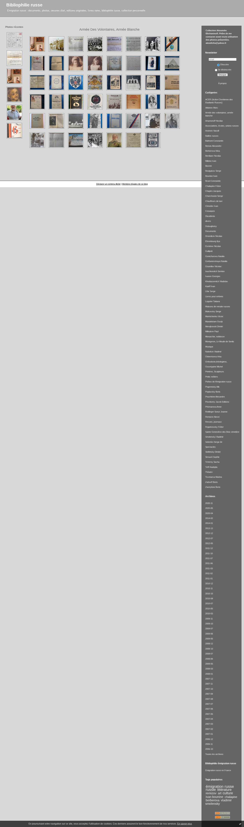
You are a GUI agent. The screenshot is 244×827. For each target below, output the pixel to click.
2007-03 (209, 724)
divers (208, 221)
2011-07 (209, 558)
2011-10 (209, 553)
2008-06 (209, 659)
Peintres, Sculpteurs (214, 371)
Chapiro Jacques (213, 191)
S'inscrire (224, 64)
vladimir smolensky (218, 801)
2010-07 (209, 603)
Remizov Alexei (212, 417)
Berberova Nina (212, 151)
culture (228, 793)
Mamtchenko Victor (214, 316)
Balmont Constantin (214, 141)
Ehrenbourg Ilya (212, 241)
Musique (209, 346)
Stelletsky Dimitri (213, 452)
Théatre (209, 472)
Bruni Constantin (213, 181)
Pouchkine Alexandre (215, 397)
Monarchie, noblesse (215, 336)
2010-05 (209, 608)
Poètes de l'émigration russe (218, 381)
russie (211, 789)
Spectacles (210, 447)
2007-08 (209, 699)
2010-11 (209, 588)
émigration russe (220, 786)
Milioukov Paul (211, 331)
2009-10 (209, 623)
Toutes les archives (214, 754)
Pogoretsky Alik (212, 387)
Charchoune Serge (214, 196)
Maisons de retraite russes (217, 306)
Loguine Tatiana (212, 301)
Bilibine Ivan (210, 161)
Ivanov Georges (212, 276)
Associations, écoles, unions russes (222, 126)
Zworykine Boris (212, 487)
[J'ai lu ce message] (240, 823)
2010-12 (209, 583)
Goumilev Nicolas (213, 266)
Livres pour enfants (214, 296)
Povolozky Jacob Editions (217, 402)
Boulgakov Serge (213, 171)
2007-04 (209, 719)
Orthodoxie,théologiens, (216, 362)
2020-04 (209, 513)
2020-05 (209, 508)
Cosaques (210, 211)
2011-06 (209, 563)
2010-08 (209, 598)
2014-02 (209, 518)
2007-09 (209, 694)
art (219, 793)
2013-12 (209, 528)
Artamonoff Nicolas (214, 121)
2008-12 (209, 643)
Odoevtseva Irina (213, 356)
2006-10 (209, 749)
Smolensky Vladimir (214, 437)
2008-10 (209, 649)
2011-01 (209, 578)
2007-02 (209, 729)
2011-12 (209, 548)
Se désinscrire (224, 69)
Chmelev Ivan (211, 206)
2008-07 (209, 654)
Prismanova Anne (213, 407)
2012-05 (209, 543)
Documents (210, 231)
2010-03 (209, 613)
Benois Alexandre (213, 146)
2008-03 (209, 669)
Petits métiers (211, 377)
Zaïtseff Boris (211, 482)
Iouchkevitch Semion (215, 271)
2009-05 (209, 639)
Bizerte (208, 166)
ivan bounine (214, 796)
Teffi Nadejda (211, 467)
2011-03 (209, 568)
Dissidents (210, 216)
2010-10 (209, 593)
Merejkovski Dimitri (214, 326)
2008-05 (209, 664)
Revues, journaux (213, 422)
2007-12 (209, 679)
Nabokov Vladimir (213, 351)
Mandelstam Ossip (214, 321)
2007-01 (209, 734)
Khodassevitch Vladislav (216, 281)
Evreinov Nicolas (213, 246)
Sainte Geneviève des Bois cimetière (222, 432)
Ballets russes (211, 136)
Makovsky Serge (213, 311)
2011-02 (209, 573)
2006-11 (209, 744)
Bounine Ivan (211, 176)
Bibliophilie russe (24, 4)
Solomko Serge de (213, 442)
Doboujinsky (211, 226)
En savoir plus (184, 823)
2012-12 (209, 533)
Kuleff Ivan (210, 286)
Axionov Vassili (212, 131)
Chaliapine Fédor (213, 186)
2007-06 (209, 709)
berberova (212, 800)
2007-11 (209, 684)
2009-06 (209, 634)
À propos (222, 83)
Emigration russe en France (218, 770)
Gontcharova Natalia (214, 256)
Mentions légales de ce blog (135, 184)
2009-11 (209, 619)
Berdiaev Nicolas (213, 156)
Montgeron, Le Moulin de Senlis (219, 341)
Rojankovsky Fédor (214, 427)
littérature (224, 790)
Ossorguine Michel (214, 366)
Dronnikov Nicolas (213, 236)
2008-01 (209, 674)
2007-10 (209, 689)
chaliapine (231, 796)
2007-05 (209, 714)
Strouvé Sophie (212, 457)
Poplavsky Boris (212, 392)
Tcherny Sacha (212, 462)
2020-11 (209, 503)
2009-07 (209, 628)
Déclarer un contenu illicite (108, 184)
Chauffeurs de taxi (213, 201)
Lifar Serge (210, 291)
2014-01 (209, 523)
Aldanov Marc (211, 108)
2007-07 (209, 704)
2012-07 (209, 538)
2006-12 (209, 739)
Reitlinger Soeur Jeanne (216, 412)
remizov (211, 793)
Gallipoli (208, 251)
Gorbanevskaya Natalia (216, 261)
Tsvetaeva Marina (213, 477)
